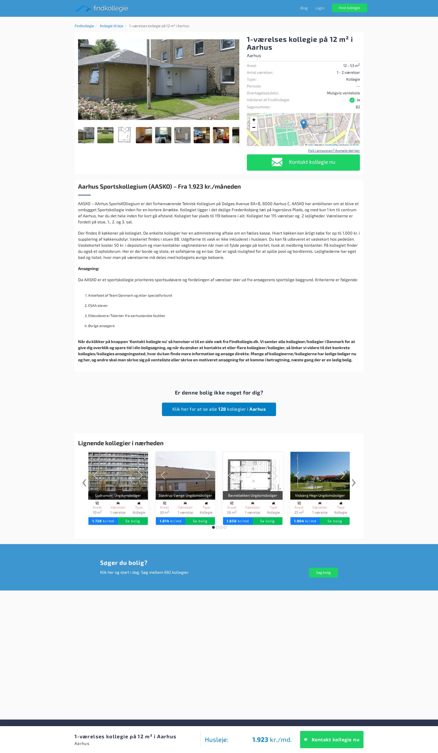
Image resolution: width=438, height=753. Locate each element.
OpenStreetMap (331, 144)
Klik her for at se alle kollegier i (219, 409)
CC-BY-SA (354, 144)
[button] (235, 40)
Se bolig (132, 521)
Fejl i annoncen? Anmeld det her (334, 150)
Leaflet (310, 144)
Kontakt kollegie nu (311, 161)
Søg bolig (323, 572)
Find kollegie (349, 7)
